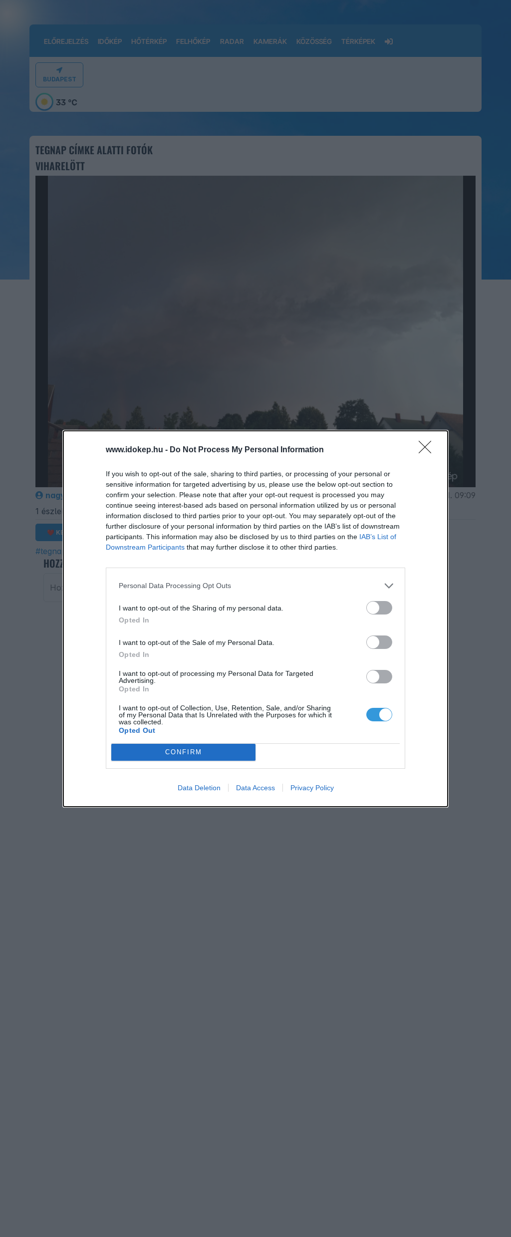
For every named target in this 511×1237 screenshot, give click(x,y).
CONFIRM (183, 752)
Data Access (255, 788)
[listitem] (255, 586)
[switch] (379, 608)
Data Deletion (199, 788)
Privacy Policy (312, 788)
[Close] (428, 450)
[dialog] (255, 619)
